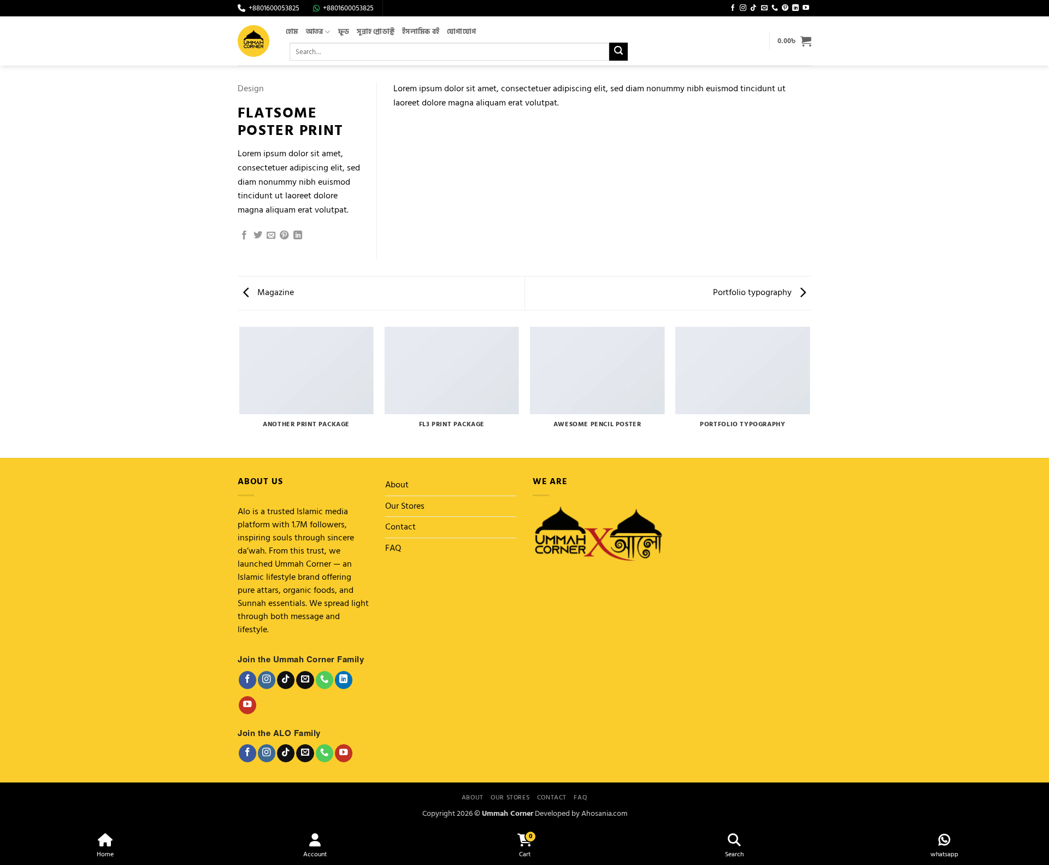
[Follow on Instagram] (743, 8)
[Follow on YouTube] (806, 8)
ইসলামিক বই (420, 31)
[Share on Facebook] (244, 235)
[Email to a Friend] (271, 235)
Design (251, 88)
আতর (314, 31)
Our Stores (405, 506)
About (397, 485)
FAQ (393, 548)
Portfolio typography (753, 292)
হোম (292, 31)
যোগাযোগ (461, 31)
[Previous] (240, 392)
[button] (794, 41)
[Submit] (618, 52)
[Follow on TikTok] (753, 8)
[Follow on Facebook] (732, 8)
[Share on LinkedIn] (297, 235)
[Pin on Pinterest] (284, 235)
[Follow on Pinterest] (785, 8)
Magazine (274, 292)
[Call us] (774, 8)
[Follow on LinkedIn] (795, 8)
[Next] (810, 392)
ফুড (344, 31)
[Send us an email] (764, 8)
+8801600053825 (274, 8)
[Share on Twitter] (258, 235)
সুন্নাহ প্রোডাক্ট (375, 31)
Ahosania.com (604, 813)
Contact (400, 527)
